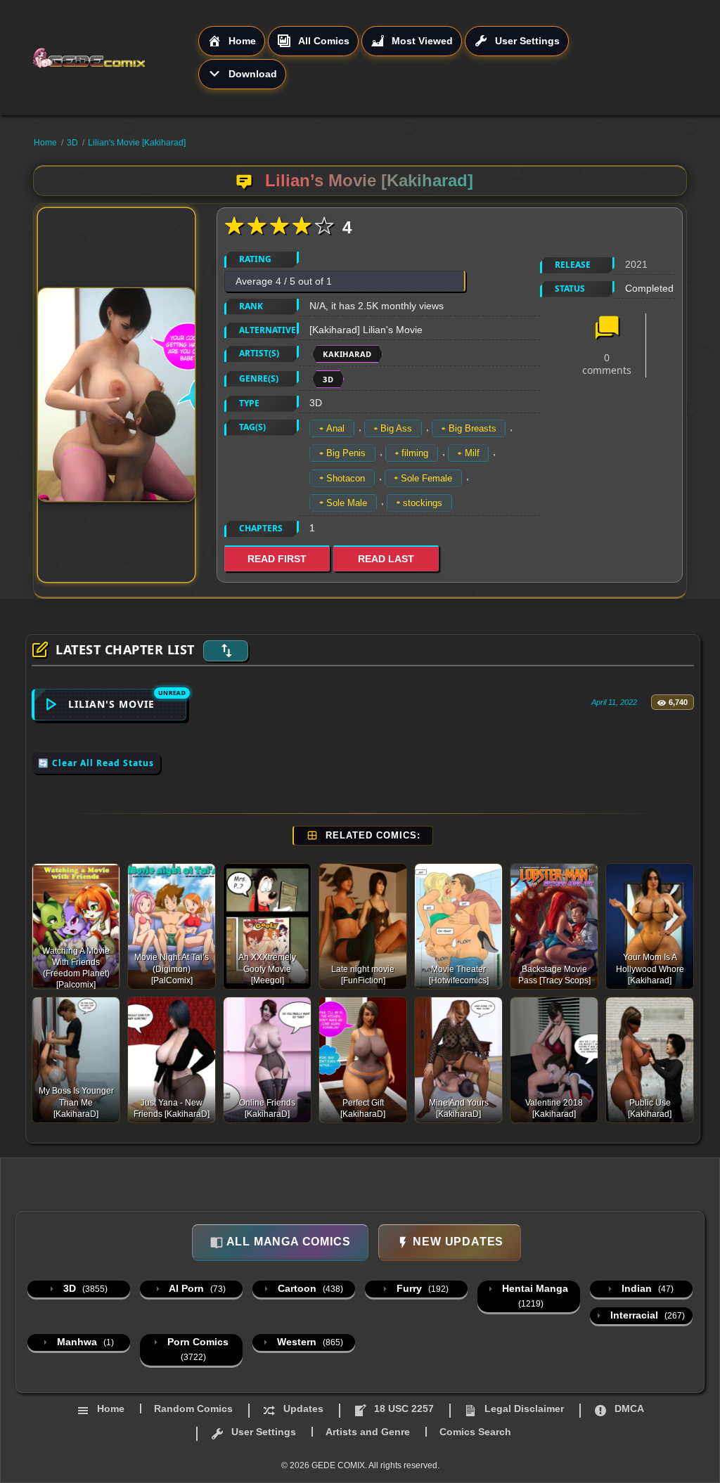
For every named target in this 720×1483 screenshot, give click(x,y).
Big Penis (346, 453)
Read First (277, 558)
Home (45, 143)
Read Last (386, 558)
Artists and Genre (368, 1431)
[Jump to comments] (606, 328)
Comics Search (475, 1431)
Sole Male (346, 503)
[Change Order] (225, 650)
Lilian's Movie (111, 704)
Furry (421, 1288)
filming (414, 453)
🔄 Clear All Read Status (96, 763)
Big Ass (396, 428)
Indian (646, 1288)
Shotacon (345, 478)
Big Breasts (472, 428)
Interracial (646, 1315)
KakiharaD (347, 354)
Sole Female (426, 478)
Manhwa (84, 1341)
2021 (636, 264)
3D (72, 143)
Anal (335, 428)
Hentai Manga (533, 1296)
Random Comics (193, 1408)
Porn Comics (197, 1349)
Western (308, 1341)
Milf (472, 453)
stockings (422, 503)
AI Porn (196, 1288)
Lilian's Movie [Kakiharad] (137, 143)
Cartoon (309, 1288)
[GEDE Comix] (115, 57)
